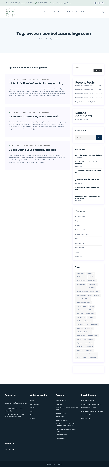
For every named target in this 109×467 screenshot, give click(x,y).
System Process (29, 79)
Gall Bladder (59, 404)
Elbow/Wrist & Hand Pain (88, 408)
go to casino (80, 310)
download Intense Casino (83, 302)
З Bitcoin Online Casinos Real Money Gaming (36, 83)
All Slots (91, 277)
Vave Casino (89, 350)
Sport (77, 238)
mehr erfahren (88, 321)
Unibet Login (80, 350)
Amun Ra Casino (81, 280)
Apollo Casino (92, 280)
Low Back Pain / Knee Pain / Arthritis (92, 411)
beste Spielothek (92, 284)
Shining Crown (89, 346)
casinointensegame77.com (84, 295)
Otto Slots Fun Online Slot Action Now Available (88, 85)
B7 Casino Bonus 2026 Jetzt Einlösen (88, 155)
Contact (92, 12)
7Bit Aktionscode (81, 277)
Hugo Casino (80, 313)
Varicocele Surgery (61, 434)
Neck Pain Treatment (87, 400)
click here (97, 295)
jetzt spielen (91, 317)
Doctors (69, 12)
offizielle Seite (89, 328)
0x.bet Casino (80, 273)
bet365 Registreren (82, 291)
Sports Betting (79, 243)
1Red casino (90, 273)
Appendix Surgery (61, 413)
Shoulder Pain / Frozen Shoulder (91, 404)
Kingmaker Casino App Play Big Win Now (86, 102)
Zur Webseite (92, 357)
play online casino (89, 339)
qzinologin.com (89, 343)
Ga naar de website (82, 306)
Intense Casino (90, 313)
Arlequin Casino (81, 284)
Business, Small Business (82, 230)
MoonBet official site (82, 324)
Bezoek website (94, 291)
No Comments (44, 79)
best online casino (82, 288)
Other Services (58, 12)
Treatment (47, 12)
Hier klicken (89, 310)
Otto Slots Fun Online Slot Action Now (87, 180)
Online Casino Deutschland (84, 332)
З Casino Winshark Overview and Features (87, 163)
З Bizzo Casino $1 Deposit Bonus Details (32, 149)
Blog (77, 12)
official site (80, 328)
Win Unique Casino (81, 357)
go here (92, 306)
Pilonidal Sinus (60, 438)
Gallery (83, 12)
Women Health (79, 256)
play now (79, 339)
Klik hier (79, 321)
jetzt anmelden (81, 317)
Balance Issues (85, 418)
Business (77, 225)
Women (77, 252)
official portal (94, 324)
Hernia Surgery (60, 416)
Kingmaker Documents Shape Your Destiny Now (88, 93)
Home (39, 12)
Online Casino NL (81, 335)
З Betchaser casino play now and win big (34, 116)
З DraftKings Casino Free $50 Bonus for (88, 171)
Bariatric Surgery (80, 216)
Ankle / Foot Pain (86, 415)
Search (77, 67)
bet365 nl (92, 288)
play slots (79, 343)
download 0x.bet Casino (83, 299)
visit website (80, 354)
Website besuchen (92, 354)
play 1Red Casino (92, 335)
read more (79, 346)
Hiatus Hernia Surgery (62, 420)
